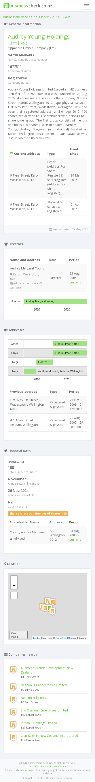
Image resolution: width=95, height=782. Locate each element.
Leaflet (36, 638)
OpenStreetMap (63, 638)
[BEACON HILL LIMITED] (52, 611)
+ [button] (14, 579)
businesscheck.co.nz (17, 17)
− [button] (14, 585)
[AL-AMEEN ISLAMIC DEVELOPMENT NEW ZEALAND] (45, 608)
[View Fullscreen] (14, 595)
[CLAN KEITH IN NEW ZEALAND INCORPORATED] (47, 601)
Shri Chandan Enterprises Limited (44, 710)
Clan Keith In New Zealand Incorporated (49, 735)
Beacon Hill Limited (34, 698)
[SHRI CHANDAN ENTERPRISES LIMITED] (52, 602)
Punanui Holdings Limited (39, 723)
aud (67, 17)
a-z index (42, 17)
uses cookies (27, 770)
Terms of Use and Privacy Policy (47, 766)
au (59, 17)
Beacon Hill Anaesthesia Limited (44, 685)
